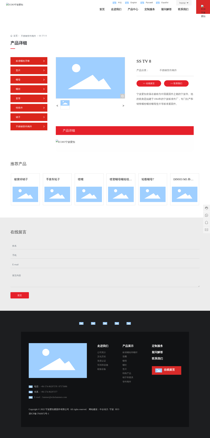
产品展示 (128, 345)
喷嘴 (80, 179)
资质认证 (101, 361)
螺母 (125, 361)
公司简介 (101, 352)
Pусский (149, 3)
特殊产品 (127, 373)
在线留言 (169, 369)
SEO (117, 409)
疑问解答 (157, 352)
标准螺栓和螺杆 (130, 352)
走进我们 (102, 345)
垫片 (125, 369)
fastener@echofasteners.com (54, 397)
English (134, 3)
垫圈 (125, 356)
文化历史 (101, 356)
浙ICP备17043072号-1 (39, 414)
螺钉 (125, 365)
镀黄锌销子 (21, 179)
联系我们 (157, 358)
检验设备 (101, 369)
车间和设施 (102, 365)
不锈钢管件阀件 (28, 36)
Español (164, 3)
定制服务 (157, 345)
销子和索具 (128, 377)
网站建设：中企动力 (98, 409)
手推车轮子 (53, 179)
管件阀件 (127, 382)
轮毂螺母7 (148, 179)
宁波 (111, 409)
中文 (120, 3)
